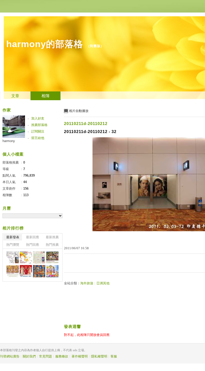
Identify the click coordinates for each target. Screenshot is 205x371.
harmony (8, 141)
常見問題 (45, 356)
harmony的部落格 (44, 44)
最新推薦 (52, 237)
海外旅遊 (86, 283)
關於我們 (29, 356)
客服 (113, 356)
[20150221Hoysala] (12, 257)
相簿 (46, 96)
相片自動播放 (78, 111)
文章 (15, 96)
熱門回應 (32, 244)
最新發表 (12, 237)
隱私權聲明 (99, 356)
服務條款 (61, 356)
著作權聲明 (80, 356)
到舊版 (95, 46)
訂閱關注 (37, 131)
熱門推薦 (52, 244)
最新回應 (32, 237)
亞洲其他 (103, 283)
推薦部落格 (39, 125)
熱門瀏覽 (12, 244)
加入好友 (37, 118)
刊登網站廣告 (10, 356)
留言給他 (37, 138)
